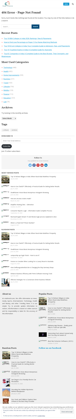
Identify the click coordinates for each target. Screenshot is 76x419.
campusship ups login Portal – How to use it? (25, 255)
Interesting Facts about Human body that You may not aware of (60, 334)
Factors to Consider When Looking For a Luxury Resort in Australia (32, 261)
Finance (6, 94)
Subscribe (6, 146)
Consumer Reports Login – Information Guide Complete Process (31, 211)
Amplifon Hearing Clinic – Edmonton (22, 205)
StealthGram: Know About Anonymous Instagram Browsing (30, 192)
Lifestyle (6, 86)
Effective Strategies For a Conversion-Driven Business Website (31, 280)
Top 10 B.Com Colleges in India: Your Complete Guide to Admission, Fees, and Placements (37, 46)
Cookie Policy (41, 416)
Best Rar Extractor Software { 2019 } (60, 341)
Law (4, 102)
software (6, 130)
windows (14, 130)
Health (5, 71)
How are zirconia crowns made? (21, 198)
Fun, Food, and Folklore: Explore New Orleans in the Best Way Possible (24, 400)
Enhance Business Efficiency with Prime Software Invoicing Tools (31, 274)
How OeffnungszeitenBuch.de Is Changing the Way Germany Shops (32, 267)
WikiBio (6, 90)
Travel (5, 83)
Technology (7, 67)
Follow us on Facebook (50, 348)
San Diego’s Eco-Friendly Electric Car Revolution (23, 380)
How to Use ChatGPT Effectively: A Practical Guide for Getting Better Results (35, 186)
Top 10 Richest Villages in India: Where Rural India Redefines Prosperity (33, 176)
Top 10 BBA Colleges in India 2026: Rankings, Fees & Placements (27, 38)
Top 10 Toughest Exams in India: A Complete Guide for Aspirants (28, 50)
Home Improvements (11, 75)
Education (7, 98)
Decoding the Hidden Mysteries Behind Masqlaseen (22, 390)
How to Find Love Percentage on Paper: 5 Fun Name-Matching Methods (30, 42)
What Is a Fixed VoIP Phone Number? (23, 223)
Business (6, 79)
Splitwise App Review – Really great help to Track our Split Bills (60, 326)
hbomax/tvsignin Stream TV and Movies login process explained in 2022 (34, 217)
